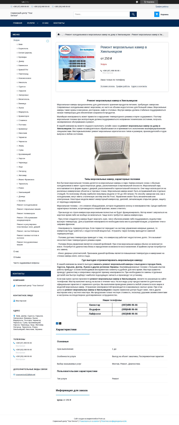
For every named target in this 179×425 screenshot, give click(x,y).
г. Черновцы (22, 163)
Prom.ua (101, 419)
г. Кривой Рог (22, 70)
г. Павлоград (22, 74)
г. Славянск (22, 120)
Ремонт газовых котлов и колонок (28, 236)
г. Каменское (22, 65)
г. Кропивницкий (24, 154)
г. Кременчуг (22, 129)
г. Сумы (20, 150)
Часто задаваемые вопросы (26, 263)
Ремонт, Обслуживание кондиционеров (27, 219)
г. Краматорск (23, 116)
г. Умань (20, 146)
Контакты (59, 23)
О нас (45, 23)
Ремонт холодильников (27, 205)
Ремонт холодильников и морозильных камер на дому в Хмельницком (97, 34)
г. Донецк (21, 196)
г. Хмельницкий (23, 192)
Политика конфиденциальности (113, 421)
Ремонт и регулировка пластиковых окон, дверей (28, 225)
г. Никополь (22, 82)
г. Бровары (22, 57)
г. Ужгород (21, 171)
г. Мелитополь (23, 99)
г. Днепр (20, 61)
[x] (60, 324)
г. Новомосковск (24, 78)
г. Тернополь (22, 184)
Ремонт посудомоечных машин (27, 243)
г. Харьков (21, 91)
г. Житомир (22, 175)
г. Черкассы (22, 141)
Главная (17, 23)
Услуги (31, 23)
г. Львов (20, 108)
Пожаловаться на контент (89, 421)
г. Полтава (21, 125)
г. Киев (20, 44)
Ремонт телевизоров (26, 213)
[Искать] (133, 14)
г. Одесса (21, 87)
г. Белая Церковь (24, 53)
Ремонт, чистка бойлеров (28, 231)
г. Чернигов (22, 137)
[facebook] (57, 324)
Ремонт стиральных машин (29, 209)
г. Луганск (21, 201)
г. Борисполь (22, 48)
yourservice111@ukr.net (25, 374)
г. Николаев (22, 133)
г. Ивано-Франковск (25, 179)
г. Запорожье (22, 95)
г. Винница (21, 103)
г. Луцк (20, 167)
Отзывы (17, 257)
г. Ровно (20, 188)
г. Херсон (21, 158)
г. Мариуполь (23, 112)
